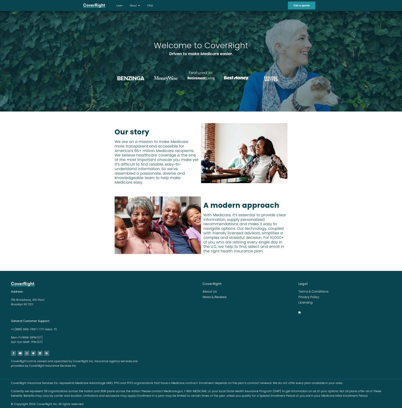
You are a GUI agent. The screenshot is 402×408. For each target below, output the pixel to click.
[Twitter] (33, 353)
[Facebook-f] (13, 353)
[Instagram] (26, 353)
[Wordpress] (46, 353)
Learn (119, 5)
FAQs (150, 5)
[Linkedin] (40, 353)
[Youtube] (20, 353)
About (133, 5)
